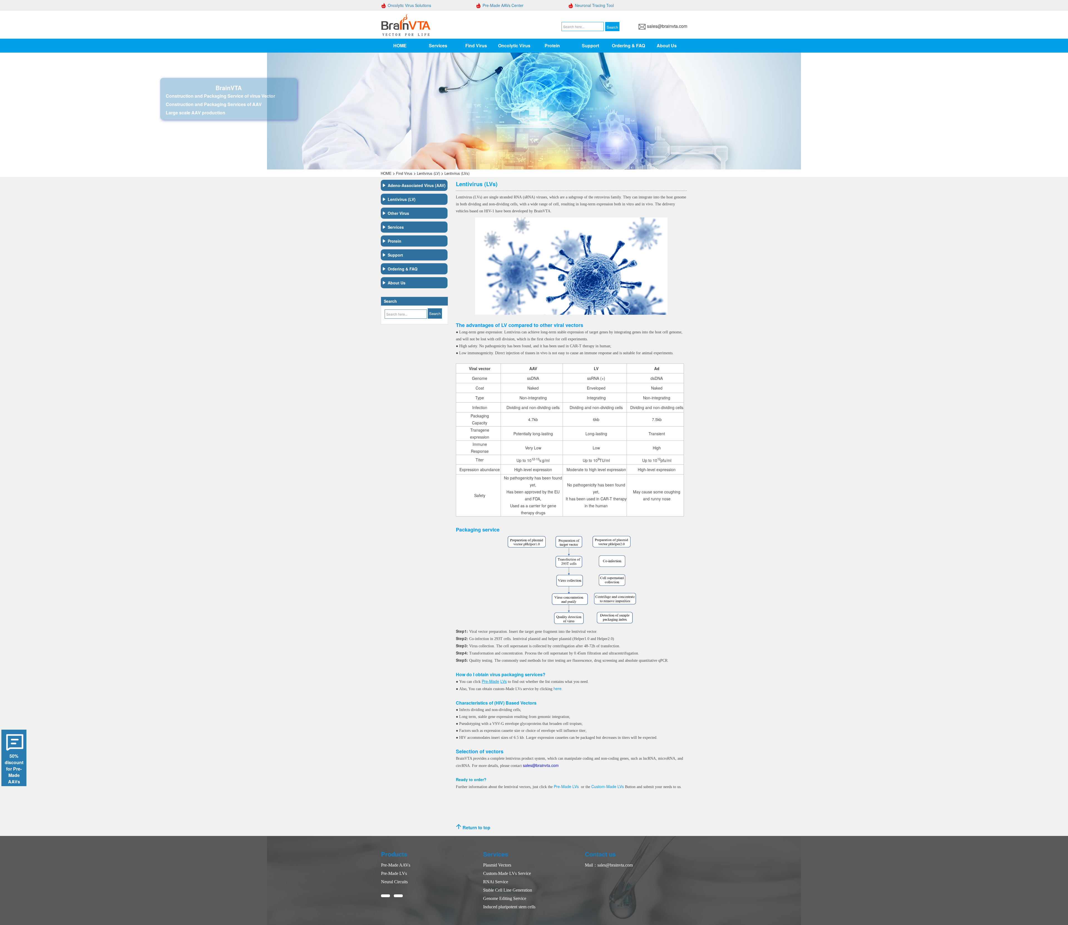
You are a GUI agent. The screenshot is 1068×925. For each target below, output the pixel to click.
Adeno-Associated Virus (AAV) (417, 185)
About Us (667, 45)
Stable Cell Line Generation (507, 890)
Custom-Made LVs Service (507, 873)
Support (590, 45)
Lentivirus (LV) (428, 173)
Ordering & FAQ (628, 45)
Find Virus (476, 45)
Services (438, 45)
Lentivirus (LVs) (456, 173)
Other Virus (398, 213)
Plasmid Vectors (497, 865)
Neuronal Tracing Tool (594, 5)
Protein (552, 45)
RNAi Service (495, 881)
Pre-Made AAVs (395, 865)
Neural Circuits (394, 881)
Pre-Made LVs (394, 873)
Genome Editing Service (504, 898)
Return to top (475, 827)
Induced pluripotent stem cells (509, 906)
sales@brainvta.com (667, 26)
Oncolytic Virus (514, 45)
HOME (400, 45)
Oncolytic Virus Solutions (409, 5)
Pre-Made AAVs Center (503, 5)
